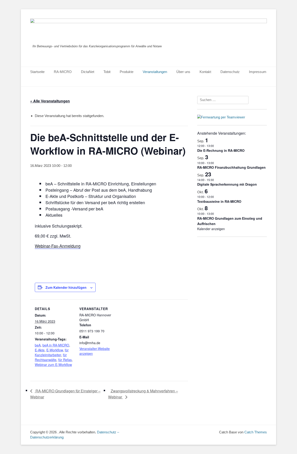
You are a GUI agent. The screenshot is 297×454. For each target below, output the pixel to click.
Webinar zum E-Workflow (53, 364)
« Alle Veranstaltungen (50, 101)
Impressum (257, 72)
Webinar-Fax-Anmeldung (58, 246)
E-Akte (40, 350)
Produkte (126, 72)
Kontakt (205, 72)
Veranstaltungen (155, 72)
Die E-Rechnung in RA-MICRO (221, 150)
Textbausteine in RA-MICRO (219, 201)
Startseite (37, 72)
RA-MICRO (63, 72)
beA (38, 345)
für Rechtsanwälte (51, 357)
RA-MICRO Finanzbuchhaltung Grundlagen (231, 167)
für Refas (65, 359)
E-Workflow (54, 350)
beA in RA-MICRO (55, 345)
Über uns (183, 72)
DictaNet (87, 72)
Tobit (106, 72)
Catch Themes (255, 432)
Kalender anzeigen (211, 228)
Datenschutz (230, 72)
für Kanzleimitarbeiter (52, 352)
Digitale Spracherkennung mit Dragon (227, 184)
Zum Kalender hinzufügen (66, 287)
